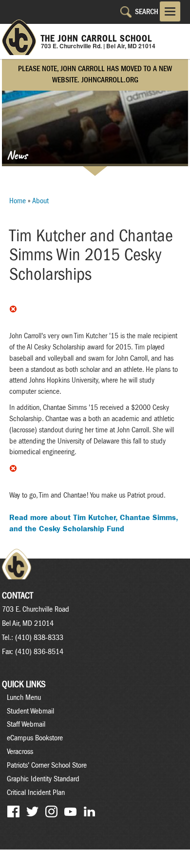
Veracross (20, 751)
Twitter (32, 812)
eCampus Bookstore (35, 738)
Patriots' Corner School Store (47, 765)
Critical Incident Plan (36, 792)
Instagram (51, 812)
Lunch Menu (24, 697)
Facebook (13, 812)
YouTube (70, 812)
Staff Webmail (26, 724)
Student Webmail (30, 711)
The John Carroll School (96, 38)
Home (17, 200)
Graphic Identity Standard (43, 778)
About (40, 200)
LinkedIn (89, 812)
